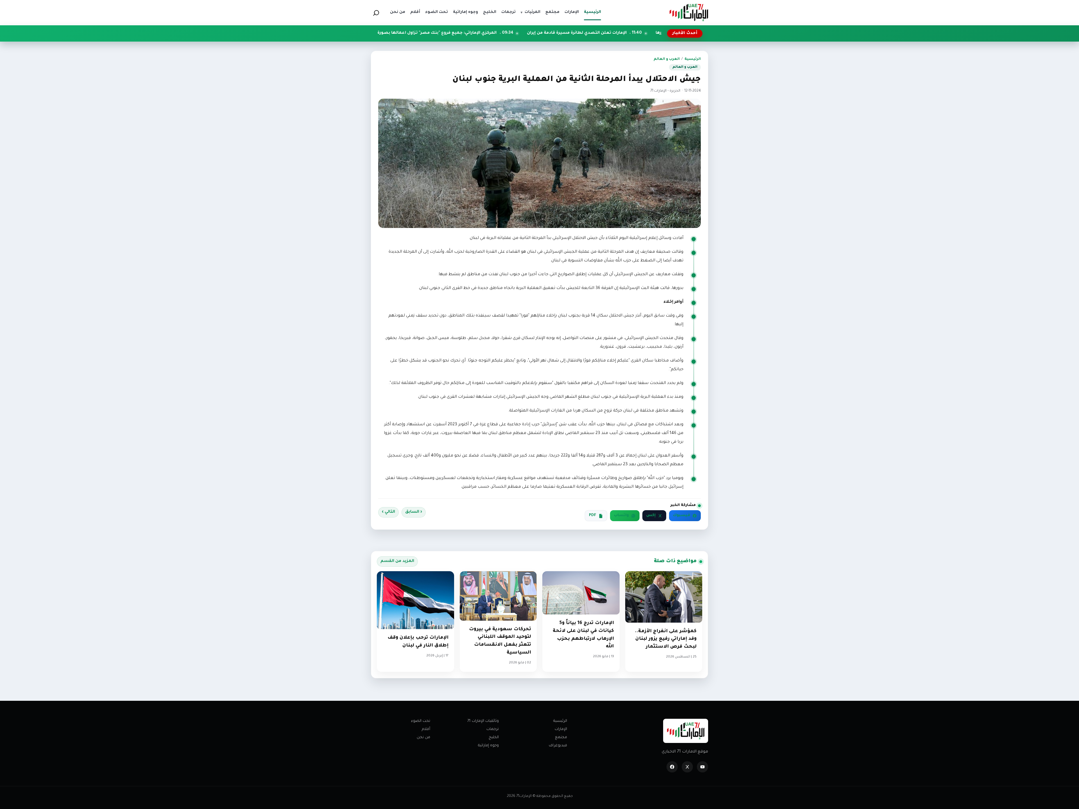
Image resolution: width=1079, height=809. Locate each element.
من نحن (423, 737)
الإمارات (561, 729)
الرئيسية (692, 59)
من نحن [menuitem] (397, 12)
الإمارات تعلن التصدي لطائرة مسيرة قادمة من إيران (642, 33)
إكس (651, 516)
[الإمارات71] (688, 12)
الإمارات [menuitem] (572, 12)
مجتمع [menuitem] (552, 12)
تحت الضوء (420, 721)
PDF (592, 516)
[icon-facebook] (672, 766)
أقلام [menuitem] (415, 12)
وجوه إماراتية (488, 746)
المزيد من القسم (397, 561)
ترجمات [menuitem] (508, 12)
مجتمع (561, 737)
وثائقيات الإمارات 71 (483, 721)
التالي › (388, 512)
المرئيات (530, 12)
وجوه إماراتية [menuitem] (465, 12)
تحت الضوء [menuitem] (436, 12)
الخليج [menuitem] (489, 12)
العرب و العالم (667, 59)
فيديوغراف (558, 746)
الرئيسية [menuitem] (592, 12)
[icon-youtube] (702, 766)
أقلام (426, 729)
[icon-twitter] (687, 766)
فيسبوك (681, 516)
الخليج (494, 737)
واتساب (621, 516)
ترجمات (492, 729)
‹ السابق (413, 512)
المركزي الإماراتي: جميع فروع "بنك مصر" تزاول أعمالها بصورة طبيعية (495, 33)
